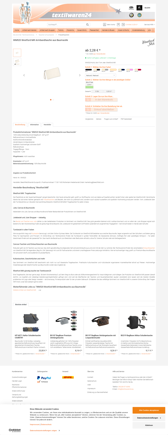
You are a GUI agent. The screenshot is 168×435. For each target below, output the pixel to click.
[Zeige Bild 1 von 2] (50, 99)
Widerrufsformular (18, 391)
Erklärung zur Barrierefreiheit (97, 392)
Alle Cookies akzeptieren (149, 410)
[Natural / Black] (96, 70)
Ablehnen (149, 425)
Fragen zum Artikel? (111, 119)
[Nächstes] (80, 75)
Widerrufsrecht (17, 401)
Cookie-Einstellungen (19, 377)
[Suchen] (87, 24)
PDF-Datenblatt (126, 119)
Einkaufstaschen (149, 248)
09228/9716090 (124, 387)
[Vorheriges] (24, 75)
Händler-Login (17, 381)
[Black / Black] (88, 70)
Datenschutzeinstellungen (147, 418)
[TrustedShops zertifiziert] (131, 15)
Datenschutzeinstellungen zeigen (43, 430)
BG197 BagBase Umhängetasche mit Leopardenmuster (100, 336)
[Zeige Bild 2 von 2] (53, 99)
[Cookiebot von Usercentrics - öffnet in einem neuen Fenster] (15, 430)
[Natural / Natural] (113, 70)
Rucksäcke (35, 233)
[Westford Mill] (149, 42)
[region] (48, 75)
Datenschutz (91, 381)
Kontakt (90, 377)
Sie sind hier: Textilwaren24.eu (23, 35)
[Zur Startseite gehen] (84, 13)
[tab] (20, 124)
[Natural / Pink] (129, 70)
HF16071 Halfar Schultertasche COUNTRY (28, 336)
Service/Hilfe (148, 24)
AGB (89, 385)
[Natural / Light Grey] (105, 70)
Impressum (91, 388)
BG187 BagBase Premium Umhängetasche (60, 336)
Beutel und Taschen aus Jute (26, 221)
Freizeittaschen (48, 199)
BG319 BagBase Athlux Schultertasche (137, 335)
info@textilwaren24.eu (126, 389)
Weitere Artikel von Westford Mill (24, 290)
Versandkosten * (40, 354)
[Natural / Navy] (121, 70)
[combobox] (66, 24)
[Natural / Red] (138, 70)
